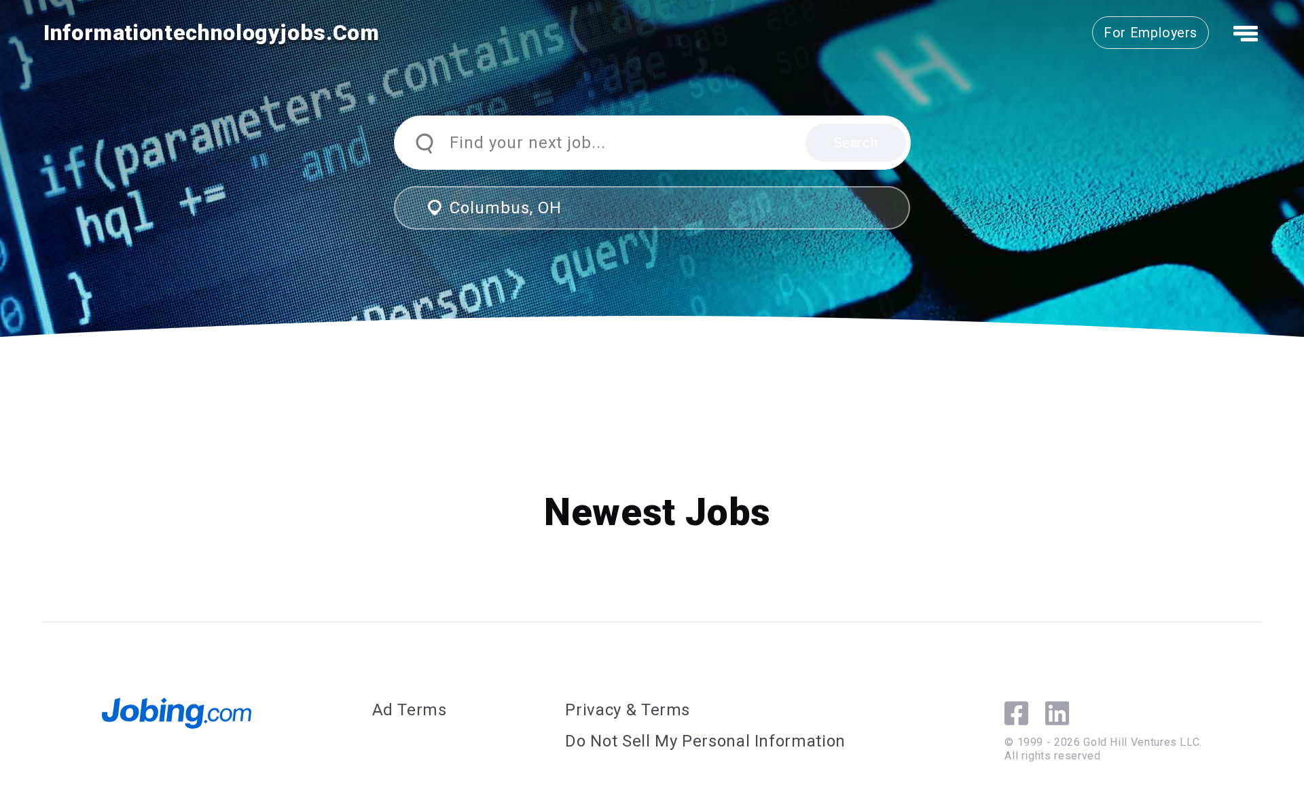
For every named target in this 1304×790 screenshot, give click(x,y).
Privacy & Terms (627, 709)
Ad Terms (409, 709)
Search (856, 142)
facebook (1016, 713)
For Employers (1150, 32)
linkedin (1057, 713)
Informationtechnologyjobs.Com (211, 33)
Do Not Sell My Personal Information (705, 741)
